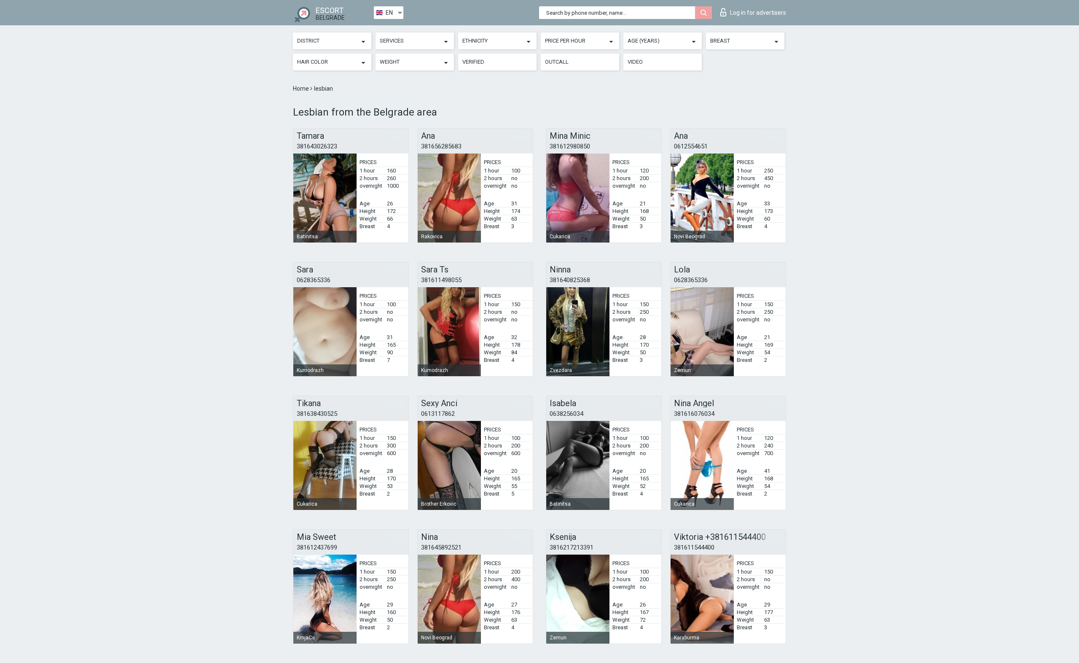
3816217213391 (571, 547)
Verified (473, 62)
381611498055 (441, 280)
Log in (758, 12)
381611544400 (694, 547)
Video (635, 62)
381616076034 (694, 414)
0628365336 (313, 280)
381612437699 (317, 547)
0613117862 (438, 414)
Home (301, 88)
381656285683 (441, 146)
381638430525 (317, 414)
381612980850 (570, 146)
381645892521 (441, 547)
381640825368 (570, 280)
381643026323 (317, 146)
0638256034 (566, 414)
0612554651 (691, 146)
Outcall (557, 62)
